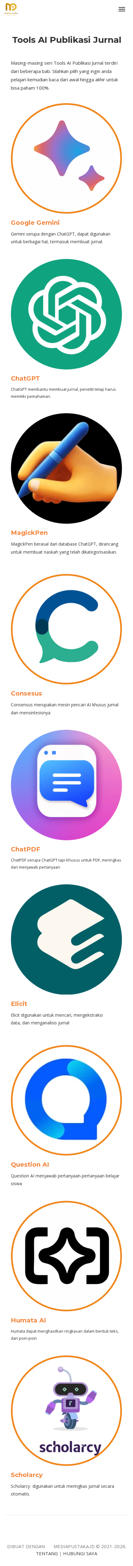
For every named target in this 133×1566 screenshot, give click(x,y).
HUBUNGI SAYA (80, 1553)
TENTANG (47, 1553)
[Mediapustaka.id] (11, 9)
